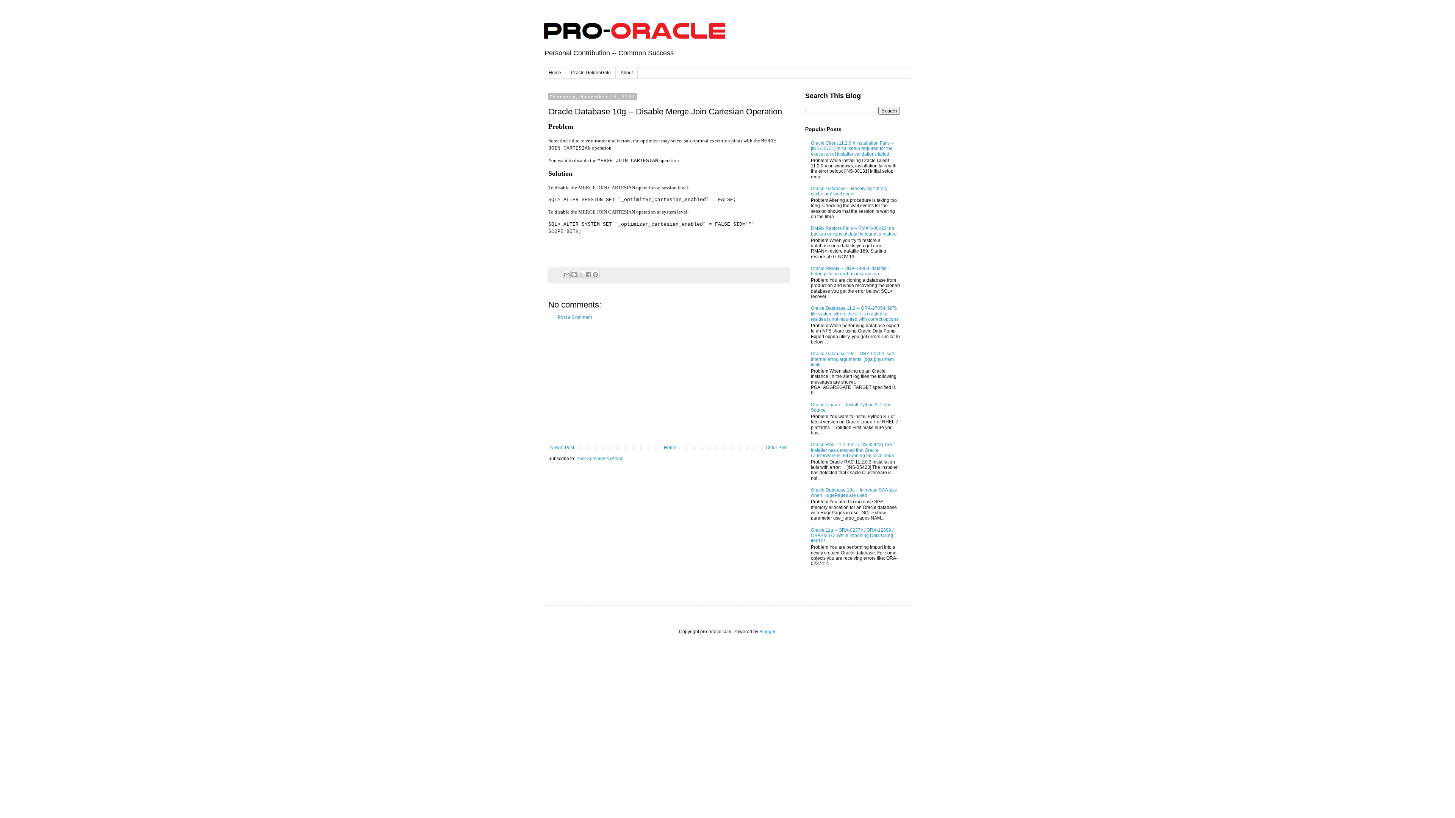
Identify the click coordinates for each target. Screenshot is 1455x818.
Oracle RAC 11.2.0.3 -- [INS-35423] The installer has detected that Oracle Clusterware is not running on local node (852, 450)
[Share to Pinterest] (595, 274)
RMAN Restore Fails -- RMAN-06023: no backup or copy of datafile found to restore (854, 231)
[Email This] (567, 274)
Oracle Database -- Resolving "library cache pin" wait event (849, 191)
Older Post (776, 447)
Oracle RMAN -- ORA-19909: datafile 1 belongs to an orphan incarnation (850, 271)
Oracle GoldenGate (591, 72)
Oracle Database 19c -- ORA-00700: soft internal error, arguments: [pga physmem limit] (852, 359)
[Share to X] (581, 274)
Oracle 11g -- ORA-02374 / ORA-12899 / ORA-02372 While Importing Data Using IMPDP (852, 536)
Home (555, 72)
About (627, 72)
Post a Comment (575, 317)
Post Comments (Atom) (600, 458)
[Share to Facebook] (588, 274)
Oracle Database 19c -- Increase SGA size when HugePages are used (854, 492)
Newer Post (562, 447)
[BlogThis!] (574, 274)
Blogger (767, 631)
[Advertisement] (668, 382)
